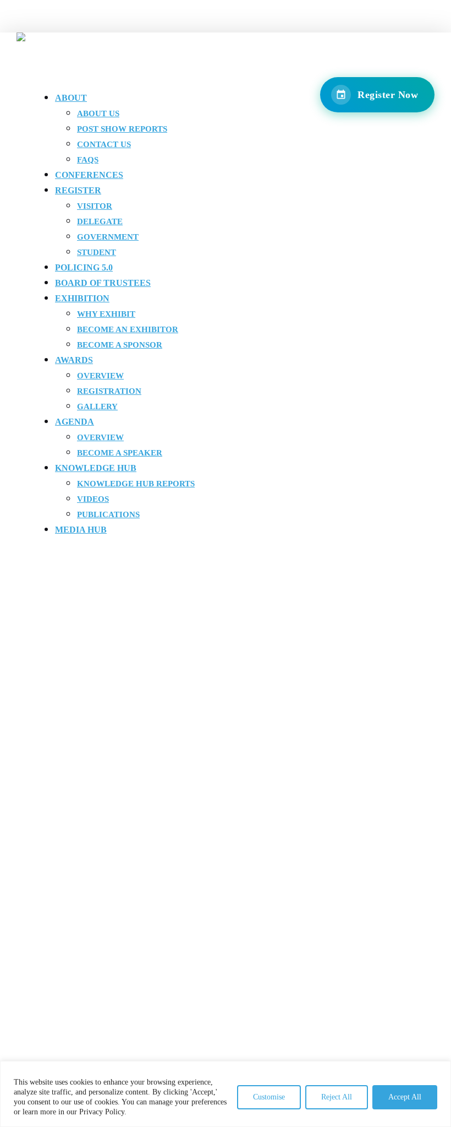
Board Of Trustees (103, 283)
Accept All (404, 1097)
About (71, 97)
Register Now (388, 94)
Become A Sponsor (119, 344)
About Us (98, 113)
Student (96, 252)
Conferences (89, 175)
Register (78, 190)
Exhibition (82, 298)
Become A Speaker (119, 452)
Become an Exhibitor (127, 329)
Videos (93, 499)
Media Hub (81, 529)
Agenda (74, 421)
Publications (108, 514)
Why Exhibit (106, 314)
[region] (225, 1094)
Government (108, 236)
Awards (74, 360)
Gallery (97, 406)
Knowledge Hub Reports (136, 483)
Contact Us (104, 144)
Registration (109, 391)
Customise (269, 1097)
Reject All (336, 1097)
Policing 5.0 (84, 267)
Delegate (100, 221)
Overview (100, 375)
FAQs (87, 159)
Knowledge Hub (95, 468)
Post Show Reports (122, 128)
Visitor (94, 206)
